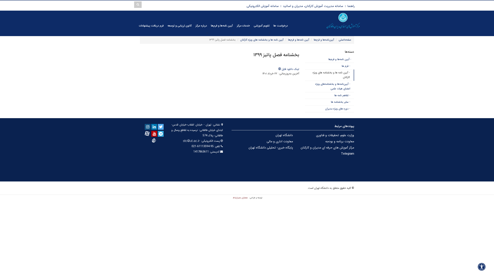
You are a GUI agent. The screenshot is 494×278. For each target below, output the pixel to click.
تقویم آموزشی (262, 26)
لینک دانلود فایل (290, 69)
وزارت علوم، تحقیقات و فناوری (335, 135)
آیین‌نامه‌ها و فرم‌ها (324, 40)
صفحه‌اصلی (345, 40)
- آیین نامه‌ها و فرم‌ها (339, 59)
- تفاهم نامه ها (342, 95)
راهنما (351, 6)
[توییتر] (161, 127)
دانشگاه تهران (284, 135)
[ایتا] (154, 140)
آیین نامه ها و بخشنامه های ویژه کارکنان (261, 40)
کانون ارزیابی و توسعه (179, 26)
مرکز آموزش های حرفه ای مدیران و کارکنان (327, 147)
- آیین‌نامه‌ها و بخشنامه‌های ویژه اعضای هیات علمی (332, 86)
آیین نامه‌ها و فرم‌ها (222, 26)
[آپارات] (148, 133)
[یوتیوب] (154, 134)
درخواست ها (280, 26)
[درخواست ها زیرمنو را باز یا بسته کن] (288, 33)
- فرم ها (346, 66)
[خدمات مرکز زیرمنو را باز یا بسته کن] (250, 33)
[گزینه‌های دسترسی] (481, 266)
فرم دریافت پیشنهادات (151, 26)
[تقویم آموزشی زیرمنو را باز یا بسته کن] (270, 33)
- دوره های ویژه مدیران (337, 109)
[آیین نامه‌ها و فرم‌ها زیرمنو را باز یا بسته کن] (233, 33)
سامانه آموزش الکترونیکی (263, 6)
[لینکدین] (154, 127)
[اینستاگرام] (148, 127)
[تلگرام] (161, 134)
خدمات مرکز (243, 26)
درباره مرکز (201, 26)
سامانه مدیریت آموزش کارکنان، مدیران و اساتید (313, 6)
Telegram (347, 153)
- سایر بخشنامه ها (340, 102)
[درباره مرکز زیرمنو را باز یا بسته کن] (207, 33)
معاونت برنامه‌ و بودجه (339, 141)
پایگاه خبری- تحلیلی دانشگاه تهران (271, 147)
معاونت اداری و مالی (280, 141)
